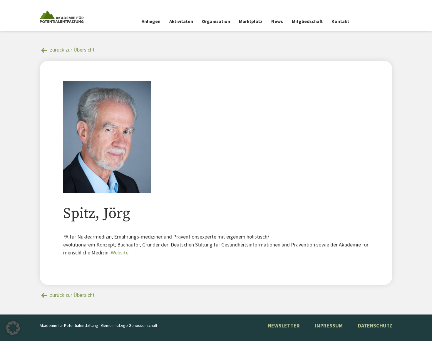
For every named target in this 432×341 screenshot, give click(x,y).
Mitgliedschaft (307, 21)
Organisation (216, 21)
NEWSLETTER (284, 325)
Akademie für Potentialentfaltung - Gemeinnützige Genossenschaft (98, 325)
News (277, 21)
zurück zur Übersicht (72, 49)
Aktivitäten (181, 21)
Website (119, 252)
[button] (13, 328)
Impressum (329, 325)
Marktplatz (250, 21)
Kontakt (340, 21)
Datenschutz (375, 325)
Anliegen (151, 21)
